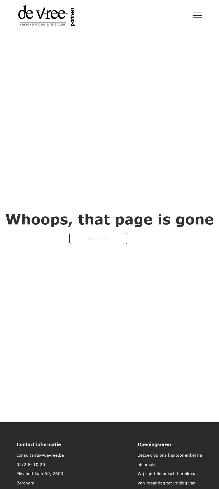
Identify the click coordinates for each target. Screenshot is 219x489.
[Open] (197, 15)
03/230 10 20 (31, 464)
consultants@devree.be (40, 455)
